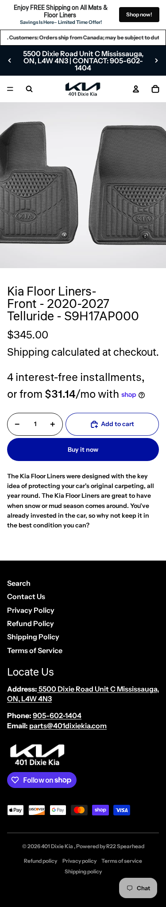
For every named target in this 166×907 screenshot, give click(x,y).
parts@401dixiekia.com (68, 725)
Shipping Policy (33, 636)
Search (19, 583)
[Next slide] (156, 60)
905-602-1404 (57, 715)
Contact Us (26, 596)
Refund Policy (30, 623)
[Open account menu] (136, 89)
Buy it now (83, 450)
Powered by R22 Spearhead (110, 846)
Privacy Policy (30, 610)
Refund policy (40, 860)
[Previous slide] (9, 60)
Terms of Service (34, 650)
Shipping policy (83, 871)
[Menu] (10, 89)
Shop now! (139, 14)
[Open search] (29, 89)
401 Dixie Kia (57, 846)
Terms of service (121, 860)
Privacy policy (79, 860)
